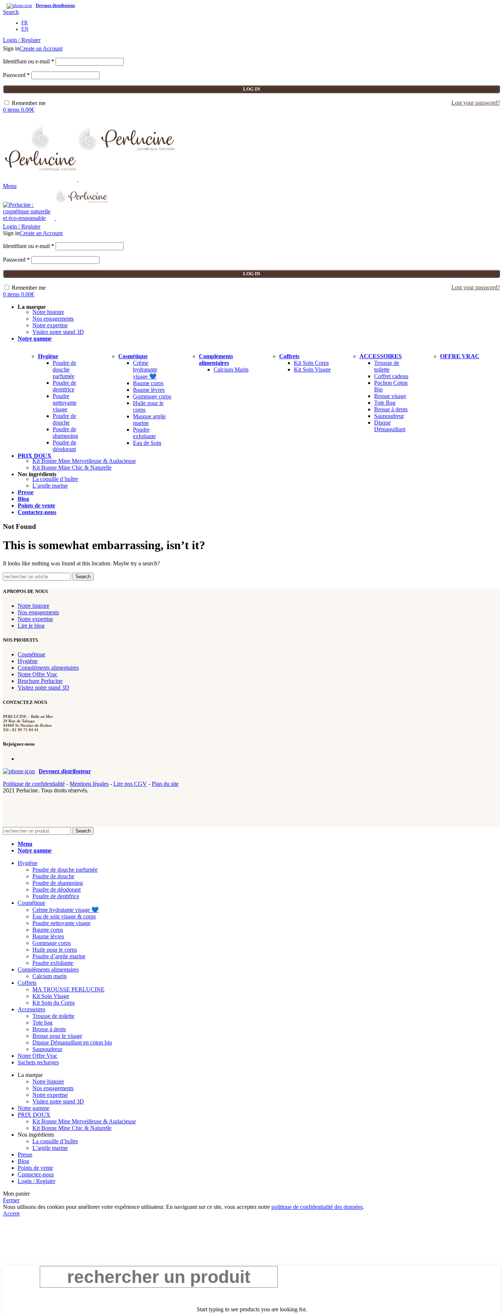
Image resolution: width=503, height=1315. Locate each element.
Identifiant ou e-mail (28, 61)
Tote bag (42, 1022)
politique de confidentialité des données (317, 1207)
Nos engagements (53, 318)
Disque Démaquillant (389, 425)
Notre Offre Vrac (37, 674)
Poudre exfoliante (144, 432)
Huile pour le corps (54, 949)
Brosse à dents (391, 409)
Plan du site (165, 784)
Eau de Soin (147, 443)
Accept (11, 1213)
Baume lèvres (149, 390)
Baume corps (148, 383)
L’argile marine (50, 485)
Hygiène (28, 661)
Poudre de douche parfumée (64, 369)
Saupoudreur (389, 416)
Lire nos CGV (130, 784)
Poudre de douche (64, 419)
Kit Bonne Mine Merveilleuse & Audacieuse (84, 461)
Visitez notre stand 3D (58, 332)
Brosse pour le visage (57, 1036)
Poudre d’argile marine (58, 956)
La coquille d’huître (55, 479)
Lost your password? (475, 103)
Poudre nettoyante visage (65, 402)
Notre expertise (50, 325)
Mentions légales (89, 784)
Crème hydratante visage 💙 (145, 370)
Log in (251, 89)
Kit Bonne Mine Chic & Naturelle (72, 467)
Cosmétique (31, 654)
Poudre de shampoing (65, 432)
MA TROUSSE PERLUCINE (68, 989)
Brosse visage (390, 396)
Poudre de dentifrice (64, 386)
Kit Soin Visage (312, 369)
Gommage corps (152, 396)
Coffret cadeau (391, 376)
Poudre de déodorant (64, 445)
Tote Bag (384, 403)
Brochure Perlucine (40, 681)
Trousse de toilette (386, 366)
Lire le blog (31, 625)
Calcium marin (49, 976)
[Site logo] (40, 179)
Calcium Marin (231, 369)
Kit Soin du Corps (53, 1003)
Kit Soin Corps (311, 363)
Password (16, 75)
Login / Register (36, 1181)
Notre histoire (48, 312)
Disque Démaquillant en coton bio (72, 1042)
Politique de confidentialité (34, 784)
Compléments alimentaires (48, 668)
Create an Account (41, 48)
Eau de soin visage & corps (64, 916)
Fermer (11, 1200)
